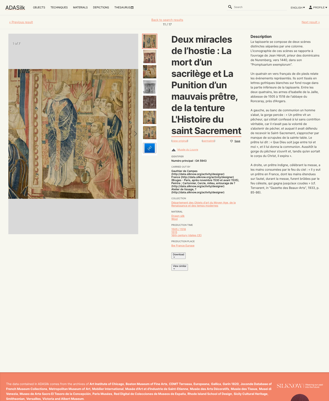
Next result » (311, 22)
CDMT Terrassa (180, 384)
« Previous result (21, 22)
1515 (174, 232)
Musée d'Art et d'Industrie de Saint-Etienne (156, 389)
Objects (39, 7)
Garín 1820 (231, 384)
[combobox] (260, 7)
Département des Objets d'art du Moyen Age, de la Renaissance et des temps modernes (203, 204)
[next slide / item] (134, 134)
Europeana (201, 384)
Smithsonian (15, 399)
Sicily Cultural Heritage (251, 394)
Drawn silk (177, 216)
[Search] (230, 7)
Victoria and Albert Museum (63, 399)
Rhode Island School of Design (210, 394)
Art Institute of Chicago (106, 384)
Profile (319, 7)
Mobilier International (108, 389)
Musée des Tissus (244, 389)
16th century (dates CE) (186, 235)
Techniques (59, 7)
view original (179, 140)
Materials (80, 7)
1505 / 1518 (178, 229)
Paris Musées (102, 394)
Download (178, 254)
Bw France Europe (182, 245)
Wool (174, 219)
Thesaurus (122, 7)
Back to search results (167, 20)
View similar (179, 266)
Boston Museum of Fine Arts (146, 384)
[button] (149, 41)
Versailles (33, 399)
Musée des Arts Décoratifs (209, 389)
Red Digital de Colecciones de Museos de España (150, 394)
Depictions (101, 7)
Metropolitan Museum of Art (69, 389)
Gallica (216, 384)
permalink (208, 140)
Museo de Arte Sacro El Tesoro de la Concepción (55, 394)
